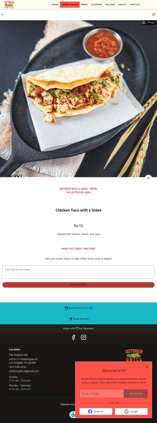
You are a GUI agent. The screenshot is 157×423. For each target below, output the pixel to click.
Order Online (69, 4)
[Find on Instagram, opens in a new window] (83, 338)
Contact (134, 4)
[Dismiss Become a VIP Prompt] (147, 366)
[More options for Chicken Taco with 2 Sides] (148, 178)
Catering (96, 4)
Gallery (110, 4)
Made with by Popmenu (48, 328)
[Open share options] (153, 15)
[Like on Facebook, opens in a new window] (73, 338)
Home (55, 4)
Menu (84, 4)
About (122, 4)
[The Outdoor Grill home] (16, 4)
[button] (3, 14)
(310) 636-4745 (17, 366)
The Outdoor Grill (134, 355)
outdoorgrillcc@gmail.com (24, 371)
